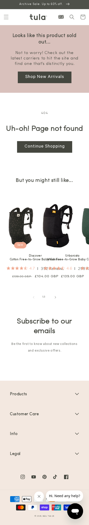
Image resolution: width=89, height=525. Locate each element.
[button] (6, 17)
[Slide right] (55, 297)
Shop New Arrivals (44, 77)
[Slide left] (33, 297)
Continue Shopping (44, 146)
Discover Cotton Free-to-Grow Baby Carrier (35, 257)
